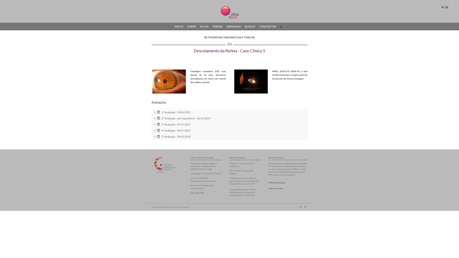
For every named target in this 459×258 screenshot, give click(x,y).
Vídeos (218, 26)
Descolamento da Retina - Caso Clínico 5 (229, 50)
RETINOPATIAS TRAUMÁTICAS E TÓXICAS (229, 37)
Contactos (268, 26)
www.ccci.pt (199, 193)
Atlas (204, 26)
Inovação (234, 26)
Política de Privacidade (276, 183)
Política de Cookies (275, 188)
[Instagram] (300, 207)
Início (179, 26)
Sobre (191, 26)
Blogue (250, 26)
